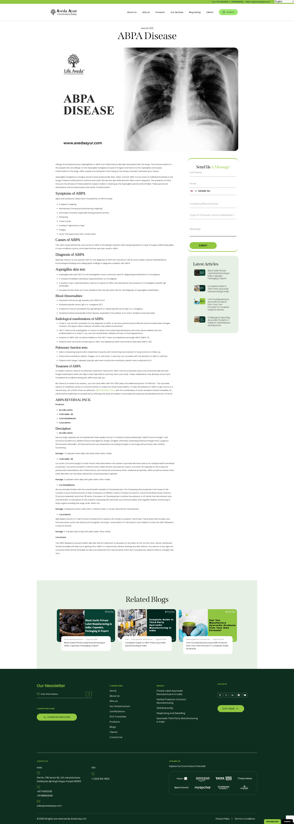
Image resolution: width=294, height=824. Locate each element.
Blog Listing (194, 12)
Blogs (113, 727)
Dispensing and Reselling (171, 713)
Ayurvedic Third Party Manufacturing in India (177, 720)
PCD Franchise (118, 716)
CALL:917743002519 (220, 2)
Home (113, 690)
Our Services (177, 12)
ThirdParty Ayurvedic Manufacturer (138, 639)
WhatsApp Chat (272, 822)
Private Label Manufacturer (73, 639)
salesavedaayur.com (49, 805)
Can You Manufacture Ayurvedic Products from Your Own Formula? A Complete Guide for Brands (218, 304)
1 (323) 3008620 (100, 778)
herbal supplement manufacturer (198, 639)
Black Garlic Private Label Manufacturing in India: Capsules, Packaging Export (218, 274)
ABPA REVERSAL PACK (105, 390)
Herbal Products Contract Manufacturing (171, 701)
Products (160, 12)
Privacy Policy (222, 818)
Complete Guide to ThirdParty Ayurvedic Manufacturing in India (218, 289)
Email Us (287, 822)
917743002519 (44, 791)
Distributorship (165, 708)
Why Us (146, 12)
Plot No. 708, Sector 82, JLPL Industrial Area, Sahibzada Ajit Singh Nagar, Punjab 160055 (59, 779)
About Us (132, 12)
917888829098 (237, 2)
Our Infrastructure (120, 706)
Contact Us (116, 737)
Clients (209, 12)
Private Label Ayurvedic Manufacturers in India (170, 692)
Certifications (117, 711)
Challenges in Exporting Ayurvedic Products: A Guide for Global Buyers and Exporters (219, 321)
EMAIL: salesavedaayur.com (258, 2)
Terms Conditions (244, 818)
